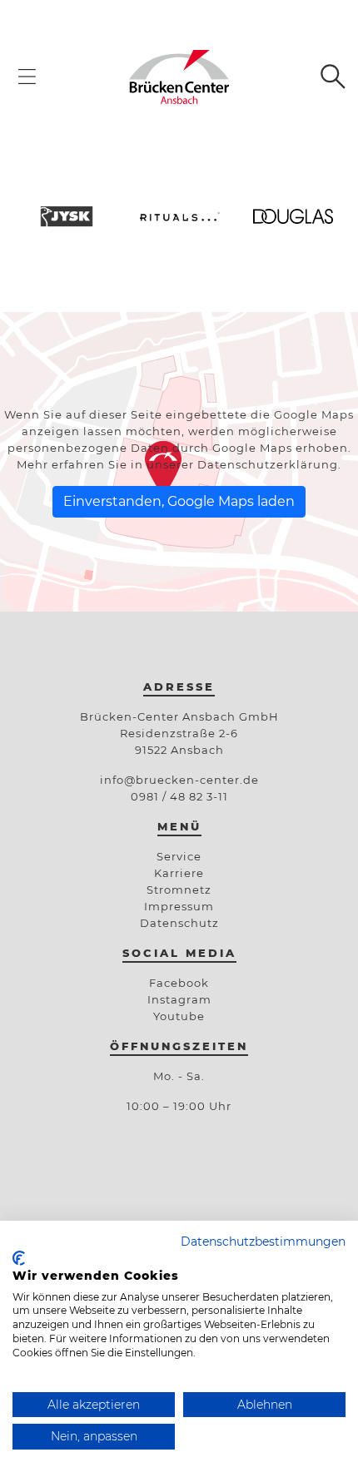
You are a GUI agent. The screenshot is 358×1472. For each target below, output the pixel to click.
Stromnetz (179, 889)
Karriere (179, 873)
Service (179, 856)
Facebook (179, 982)
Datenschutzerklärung (267, 464)
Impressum (179, 906)
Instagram (179, 999)
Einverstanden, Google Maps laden (179, 501)
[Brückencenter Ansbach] (178, 75)
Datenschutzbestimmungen (263, 1241)
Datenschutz (179, 922)
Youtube (179, 1016)
